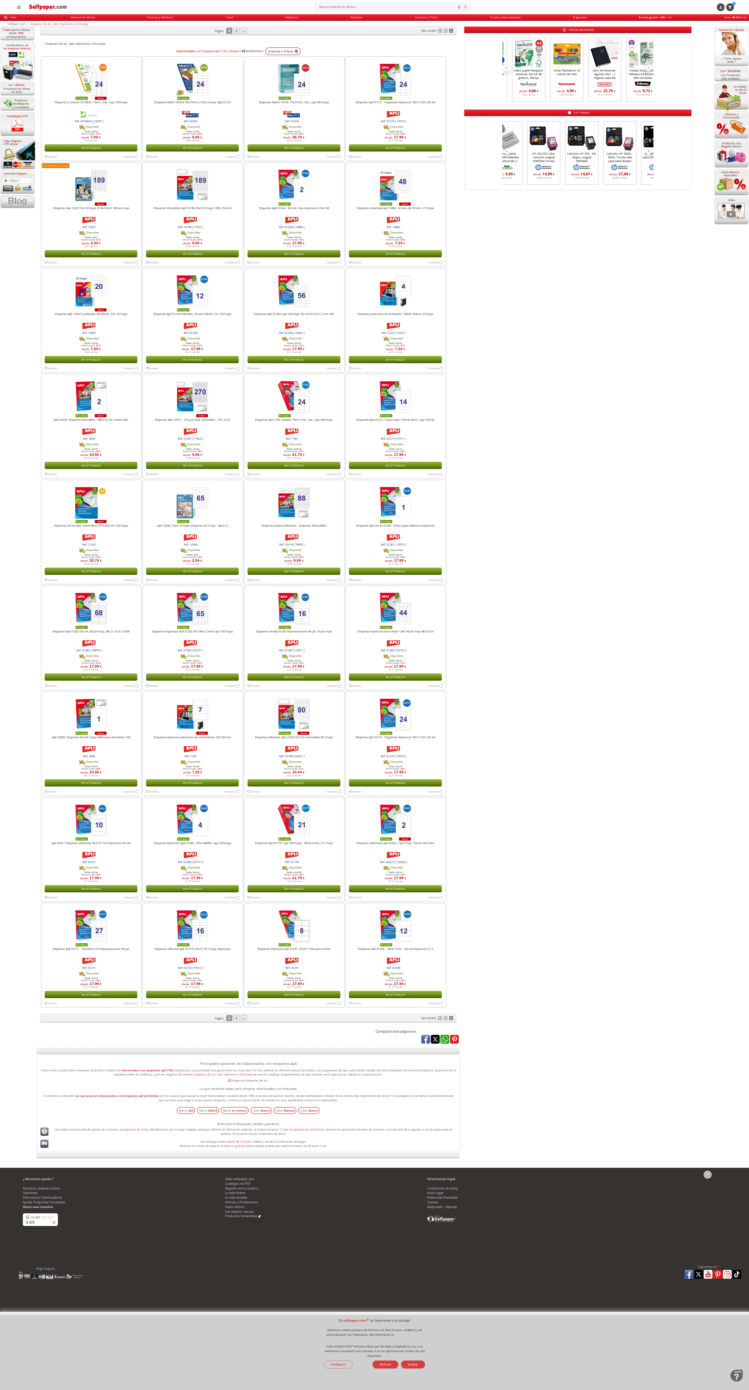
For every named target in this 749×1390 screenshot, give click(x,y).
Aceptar (413, 1364)
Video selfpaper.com (239, 1179)
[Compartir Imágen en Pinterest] (454, 1039)
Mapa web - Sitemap (442, 1207)
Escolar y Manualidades (506, 17)
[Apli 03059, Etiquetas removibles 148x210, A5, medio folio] (91, 395)
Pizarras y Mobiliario (160, 17)
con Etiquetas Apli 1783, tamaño (207, 51)
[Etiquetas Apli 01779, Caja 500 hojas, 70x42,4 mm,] (293, 818)
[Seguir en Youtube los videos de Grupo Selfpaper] (708, 1274)
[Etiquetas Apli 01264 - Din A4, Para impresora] (293, 183)
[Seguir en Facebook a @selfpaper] (689, 1275)
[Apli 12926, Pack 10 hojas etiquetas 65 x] (192, 500)
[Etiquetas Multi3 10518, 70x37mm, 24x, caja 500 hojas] (293, 77)
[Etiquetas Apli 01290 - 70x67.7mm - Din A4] (395, 924)
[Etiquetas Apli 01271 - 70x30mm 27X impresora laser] (91, 924)
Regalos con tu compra (241, 1188)
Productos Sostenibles (241, 1216)
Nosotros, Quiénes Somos (41, 1188)
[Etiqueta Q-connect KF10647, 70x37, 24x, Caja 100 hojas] (91, 77)
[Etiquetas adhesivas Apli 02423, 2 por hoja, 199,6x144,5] (395, 818)
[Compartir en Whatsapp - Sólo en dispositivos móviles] (444, 1039)
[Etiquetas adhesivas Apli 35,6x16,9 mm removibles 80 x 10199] (293, 712)
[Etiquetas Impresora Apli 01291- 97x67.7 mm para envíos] (293, 924)
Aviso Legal (435, 1193)
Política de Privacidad (442, 1197)
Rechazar (385, 1364)
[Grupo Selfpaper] (441, 1222)
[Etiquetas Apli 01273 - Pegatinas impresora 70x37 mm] (395, 77)
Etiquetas (357, 17)
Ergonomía (580, 17)
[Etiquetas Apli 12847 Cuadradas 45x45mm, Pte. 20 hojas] (91, 289)
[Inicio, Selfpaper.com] (48, 7)
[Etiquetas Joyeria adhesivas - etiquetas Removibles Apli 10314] (293, 500)
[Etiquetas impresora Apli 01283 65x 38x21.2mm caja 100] (192, 606)
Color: (261, 1110)
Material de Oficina (83, 17)
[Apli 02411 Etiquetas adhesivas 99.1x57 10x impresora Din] (91, 818)
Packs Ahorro (234, 1207)
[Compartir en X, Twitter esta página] (435, 1039)
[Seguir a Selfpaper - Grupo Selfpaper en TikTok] (736, 1274)
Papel (229, 17)
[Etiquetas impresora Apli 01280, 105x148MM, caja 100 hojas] (192, 818)
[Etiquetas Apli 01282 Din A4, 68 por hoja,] (91, 606)
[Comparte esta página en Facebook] (425, 1039)
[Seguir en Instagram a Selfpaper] (727, 1275)
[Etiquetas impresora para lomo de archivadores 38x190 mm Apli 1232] (192, 712)
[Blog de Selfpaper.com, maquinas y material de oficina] (18, 201)
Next (648, 68)
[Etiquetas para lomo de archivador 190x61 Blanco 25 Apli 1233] (395, 289)
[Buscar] (465, 7)
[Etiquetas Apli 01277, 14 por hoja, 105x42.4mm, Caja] (395, 395)
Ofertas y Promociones (241, 1202)
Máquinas (292, 17)
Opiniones (30, 1193)
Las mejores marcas (239, 1211)
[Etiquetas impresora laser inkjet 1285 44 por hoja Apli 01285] (395, 606)
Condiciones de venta (442, 1188)
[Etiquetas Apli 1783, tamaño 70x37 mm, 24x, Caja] (293, 395)
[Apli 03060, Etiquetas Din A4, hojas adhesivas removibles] (91, 712)
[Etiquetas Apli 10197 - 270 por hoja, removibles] (192, 395)
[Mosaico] (451, 31)
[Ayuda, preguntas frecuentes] (736, 1381)
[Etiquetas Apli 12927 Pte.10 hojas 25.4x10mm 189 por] (91, 183)
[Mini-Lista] (446, 31)
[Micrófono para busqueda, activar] (459, 7)
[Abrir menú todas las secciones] (19, 7)
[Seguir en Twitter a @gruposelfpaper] (698, 1274)
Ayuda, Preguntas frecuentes (44, 1202)
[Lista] (440, 31)
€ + (655, 17)
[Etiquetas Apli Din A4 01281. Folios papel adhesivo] (395, 500)
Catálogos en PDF (238, 1183)
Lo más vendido (236, 1197)
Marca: (186, 1110)
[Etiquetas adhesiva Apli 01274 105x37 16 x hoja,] (192, 924)
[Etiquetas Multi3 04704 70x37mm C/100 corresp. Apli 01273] (192, 77)
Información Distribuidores (42, 1197)
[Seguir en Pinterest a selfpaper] (717, 1275)
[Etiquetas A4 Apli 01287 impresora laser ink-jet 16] (293, 606)
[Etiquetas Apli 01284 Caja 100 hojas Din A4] (293, 289)
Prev (507, 68)
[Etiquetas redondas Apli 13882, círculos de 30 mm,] (395, 183)
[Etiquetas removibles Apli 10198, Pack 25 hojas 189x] (192, 183)
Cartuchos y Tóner (426, 17)
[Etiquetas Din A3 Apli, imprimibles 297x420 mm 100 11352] (91, 500)
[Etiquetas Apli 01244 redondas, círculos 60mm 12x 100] (192, 289)
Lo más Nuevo (235, 1193)
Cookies (432, 1202)
